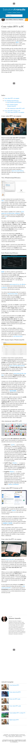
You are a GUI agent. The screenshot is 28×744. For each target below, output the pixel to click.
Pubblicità (13, 735)
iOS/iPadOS (16, 484)
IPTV (17, 42)
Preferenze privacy (18, 736)
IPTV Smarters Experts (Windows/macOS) (12, 105)
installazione (4, 287)
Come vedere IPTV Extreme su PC (12, 110)
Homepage (6, 734)
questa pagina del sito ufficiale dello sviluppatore (12, 212)
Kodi (2, 272)
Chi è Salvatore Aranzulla (14, 734)
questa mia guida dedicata (17, 170)
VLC (2, 200)
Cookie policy (11, 736)
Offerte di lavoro (19, 735)
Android (10, 484)
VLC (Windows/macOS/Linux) (11, 100)
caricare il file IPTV (10, 559)
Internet (18, 12)
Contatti (9, 735)
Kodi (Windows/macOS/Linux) (14, 102)
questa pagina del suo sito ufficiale (17, 284)
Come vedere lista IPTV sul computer (15, 112)
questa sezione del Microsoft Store (17, 365)
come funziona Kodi (17, 336)
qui (6, 216)
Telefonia (14, 12)
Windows (15, 463)
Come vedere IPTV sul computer (11, 98)
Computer (10, 12)
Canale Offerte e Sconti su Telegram (14, 19)
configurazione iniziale (12, 293)
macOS (12, 444)
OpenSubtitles (13, 391)
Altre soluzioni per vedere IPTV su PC (16, 108)
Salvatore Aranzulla (5, 28)
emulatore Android (7, 523)
